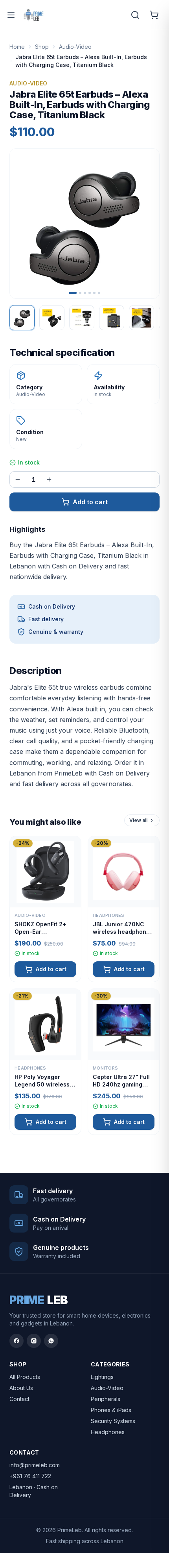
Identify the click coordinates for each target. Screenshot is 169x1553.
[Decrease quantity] (18, 479)
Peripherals (105, 1399)
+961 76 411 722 (30, 1476)
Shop (42, 46)
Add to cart (90, 502)
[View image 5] (141, 317)
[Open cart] (154, 15)
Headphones (108, 1432)
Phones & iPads (111, 1410)
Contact (19, 1399)
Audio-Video (75, 46)
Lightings (102, 1376)
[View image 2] (51, 317)
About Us (21, 1388)
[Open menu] (11, 15)
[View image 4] (111, 317)
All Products (24, 1376)
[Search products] (135, 15)
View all (138, 820)
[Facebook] (16, 1341)
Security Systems (113, 1421)
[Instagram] (34, 1341)
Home (17, 46)
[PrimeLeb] (33, 15)
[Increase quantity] (49, 479)
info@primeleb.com (34, 1465)
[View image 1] (22, 317)
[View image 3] (81, 317)
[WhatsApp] (51, 1341)
